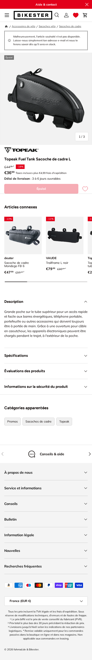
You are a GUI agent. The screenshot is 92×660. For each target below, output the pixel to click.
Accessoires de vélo (23, 26)
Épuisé (41, 189)
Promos (12, 421)
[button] (75, 15)
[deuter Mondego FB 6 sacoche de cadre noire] (23, 235)
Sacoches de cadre (70, 26)
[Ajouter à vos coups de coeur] (83, 189)
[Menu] (7, 15)
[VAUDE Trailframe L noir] (64, 235)
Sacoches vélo (47, 26)
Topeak (64, 421)
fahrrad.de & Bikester (26, 649)
